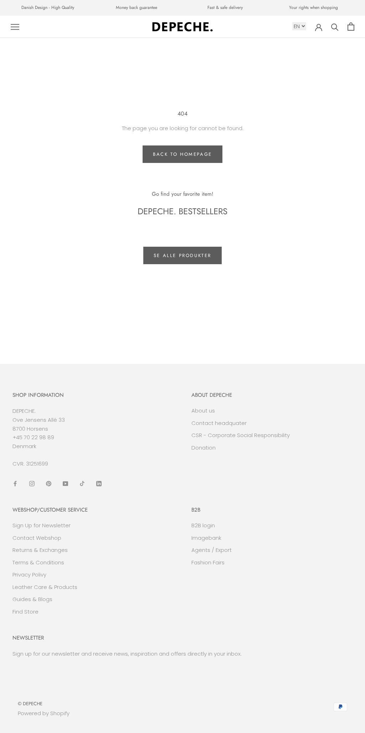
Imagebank (206, 538)
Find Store (25, 611)
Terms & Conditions (38, 562)
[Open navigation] (15, 27)
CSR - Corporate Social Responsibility (240, 435)
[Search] (335, 26)
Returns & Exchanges (40, 550)
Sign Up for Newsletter (41, 525)
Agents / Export (211, 550)
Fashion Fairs (208, 562)
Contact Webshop (36, 538)
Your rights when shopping (313, 7)
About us (203, 410)
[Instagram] (32, 483)
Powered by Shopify (44, 713)
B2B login (203, 525)
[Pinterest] (48, 483)
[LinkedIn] (99, 483)
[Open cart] (351, 26)
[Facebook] (15, 483)
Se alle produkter (182, 255)
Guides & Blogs (32, 599)
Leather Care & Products (44, 587)
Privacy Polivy (29, 574)
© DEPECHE (30, 703)
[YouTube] (65, 483)
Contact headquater (219, 423)
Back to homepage (182, 154)
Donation (203, 447)
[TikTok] (82, 483)
